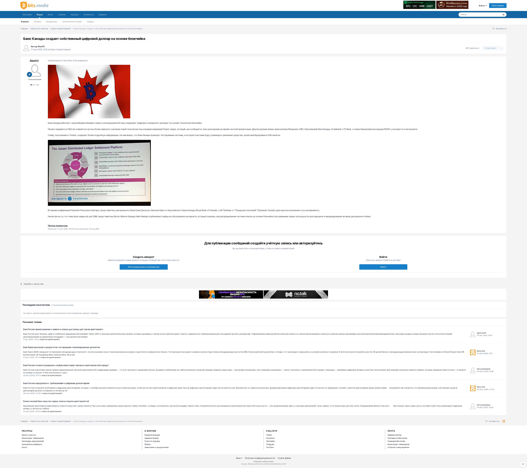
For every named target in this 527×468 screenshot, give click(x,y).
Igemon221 (481, 333)
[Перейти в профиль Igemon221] (473, 334)
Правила (102, 14)
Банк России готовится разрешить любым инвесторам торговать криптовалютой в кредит (66, 365)
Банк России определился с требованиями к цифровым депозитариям (56, 383)
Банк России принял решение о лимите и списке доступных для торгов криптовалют (63, 329)
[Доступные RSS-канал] (504, 421)
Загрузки (75, 14)
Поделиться (473, 48)
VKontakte (270, 441)
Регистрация (498, 5)
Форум (40, 14)
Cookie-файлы (284, 458)
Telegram (270, 444)
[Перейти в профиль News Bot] (473, 352)
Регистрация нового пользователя (143, 267)
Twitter (269, 435)
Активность (89, 14)
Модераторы (51, 21)
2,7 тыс (35, 85)
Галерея (37, 21)
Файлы (148, 444)
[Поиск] (504, 14)
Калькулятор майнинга (32, 444)
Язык (238, 458)
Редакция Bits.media (396, 441)
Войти (482, 6)
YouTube (270, 447)
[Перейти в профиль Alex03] (26, 48)
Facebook (270, 438)
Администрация (152, 438)
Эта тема (493, 14)
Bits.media (27, 14)
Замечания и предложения (157, 447)
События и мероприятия (398, 447)
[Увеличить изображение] (89, 91)
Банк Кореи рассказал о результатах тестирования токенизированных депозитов (61, 347)
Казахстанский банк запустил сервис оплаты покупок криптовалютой (56, 401)
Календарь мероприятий (33, 441)
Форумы (25, 21)
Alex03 (41, 46)
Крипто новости (29, 435)
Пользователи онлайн (72, 21)
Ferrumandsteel (483, 369)
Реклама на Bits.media (397, 438)
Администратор (395, 435)
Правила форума (152, 435)
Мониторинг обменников (33, 438)
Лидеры (90, 21)
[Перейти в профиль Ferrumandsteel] (473, 370)
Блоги (50, 14)
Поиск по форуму (152, 441)
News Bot (481, 351)
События (62, 14)
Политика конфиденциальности (260, 458)
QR (284, 464)
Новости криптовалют (60, 49)
